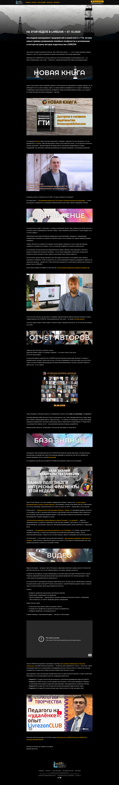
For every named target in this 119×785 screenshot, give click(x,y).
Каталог (34, 2)
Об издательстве (67, 770)
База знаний (41, 2)
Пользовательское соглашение (65, 775)
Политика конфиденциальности (47, 775)
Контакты (50, 2)
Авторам (56, 2)
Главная (28, 2)
